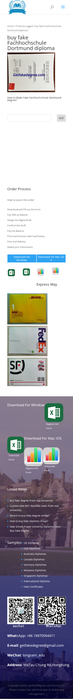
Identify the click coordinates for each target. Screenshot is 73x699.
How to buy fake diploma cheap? (29, 521)
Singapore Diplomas (19, 168)
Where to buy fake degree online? (30, 515)
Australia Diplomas (18, 147)
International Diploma (20, 174)
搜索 (61, 118)
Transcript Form (17, 277)
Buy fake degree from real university (31, 500)
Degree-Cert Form (30, 276)
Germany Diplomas (18, 158)
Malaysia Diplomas (18, 163)
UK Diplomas (15, 136)
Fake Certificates (17, 179)
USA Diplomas (15, 141)
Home (10, 26)
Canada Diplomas (17, 152)
